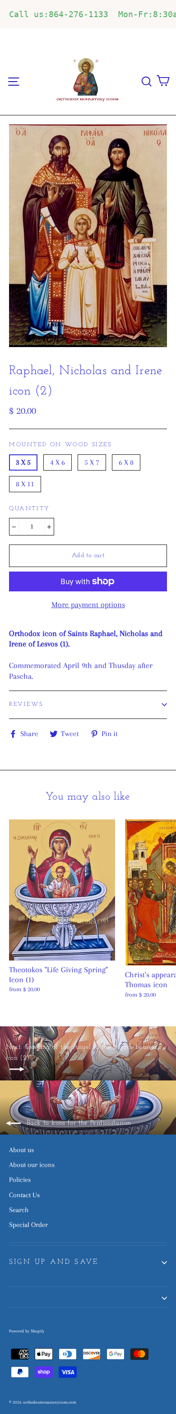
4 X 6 (57, 462)
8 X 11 (25, 484)
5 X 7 (91, 462)
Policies (20, 1180)
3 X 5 (23, 462)
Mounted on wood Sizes (60, 445)
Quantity (29, 509)
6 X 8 (126, 462)
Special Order (28, 1225)
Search (18, 1210)
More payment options (88, 604)
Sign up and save (53, 1262)
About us (21, 1150)
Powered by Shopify (26, 1330)
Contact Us (24, 1195)
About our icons (32, 1165)
